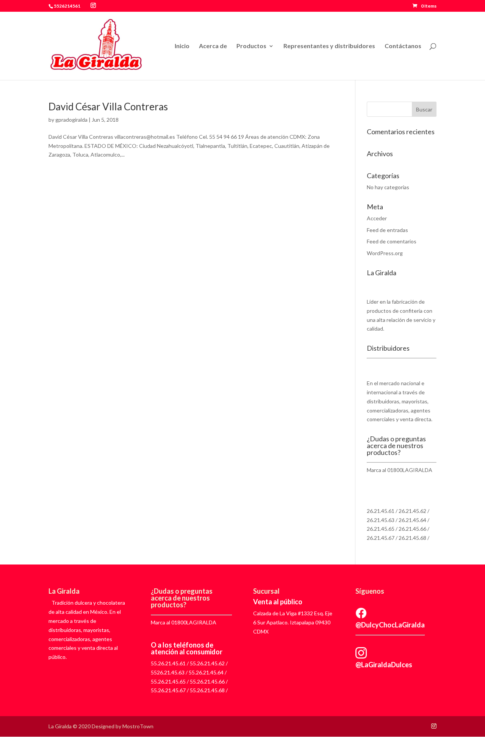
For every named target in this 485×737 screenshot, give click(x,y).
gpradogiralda (71, 119)
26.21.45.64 (412, 520)
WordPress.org (385, 253)
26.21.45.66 (412, 528)
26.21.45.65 (380, 528)
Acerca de (213, 46)
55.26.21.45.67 (168, 690)
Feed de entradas (387, 230)
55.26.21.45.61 (168, 663)
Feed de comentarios (391, 241)
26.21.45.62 (412, 511)
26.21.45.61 (380, 511)
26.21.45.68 (412, 538)
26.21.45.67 (380, 538)
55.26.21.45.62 (207, 663)
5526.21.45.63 (168, 672)
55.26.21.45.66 (207, 681)
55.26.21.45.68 (207, 690)
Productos (251, 46)
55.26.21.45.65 (168, 681)
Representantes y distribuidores (329, 46)
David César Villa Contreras (108, 106)
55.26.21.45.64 (206, 672)
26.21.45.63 (380, 520)
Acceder (377, 218)
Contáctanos (403, 46)
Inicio (182, 46)
